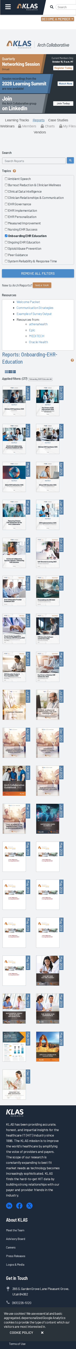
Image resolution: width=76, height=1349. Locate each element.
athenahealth (38, 324)
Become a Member (56, 19)
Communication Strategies (35, 307)
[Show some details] (10, 372)
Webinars (7, 126)
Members (28, 126)
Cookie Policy (21, 1332)
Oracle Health (38, 342)
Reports (39, 120)
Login (20, 19)
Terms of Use (17, 1343)
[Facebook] (19, 1206)
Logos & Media (15, 1264)
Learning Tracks (17, 120)
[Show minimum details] (6, 372)
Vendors (40, 132)
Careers (11, 1247)
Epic (32, 330)
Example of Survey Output (34, 314)
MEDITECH (36, 336)
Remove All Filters (38, 273)
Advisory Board (15, 1239)
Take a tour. (42, 285)
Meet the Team (15, 1230)
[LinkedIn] (9, 1206)
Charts (49, 126)
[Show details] (14, 372)
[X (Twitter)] (29, 1206)
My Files (69, 126)
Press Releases (15, 1256)
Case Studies (58, 120)
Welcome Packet (28, 302)
